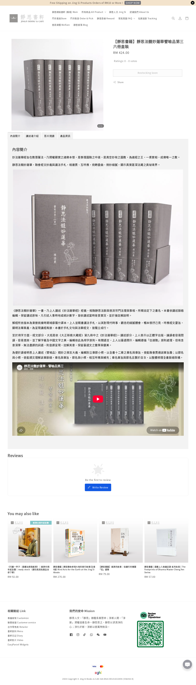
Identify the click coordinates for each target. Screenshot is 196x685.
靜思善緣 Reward (106, 18)
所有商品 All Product (92, 12)
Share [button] (120, 82)
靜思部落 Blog (81, 24)
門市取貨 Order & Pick (81, 18)
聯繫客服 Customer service (22, 622)
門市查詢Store (59, 18)
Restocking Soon (148, 72)
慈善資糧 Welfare (61, 24)
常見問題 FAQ (125, 18)
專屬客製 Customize (18, 618)
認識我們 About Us (139, 11)
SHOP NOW (133, 3)
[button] (173, 18)
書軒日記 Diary (15, 635)
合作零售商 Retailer (18, 626)
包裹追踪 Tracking (147, 18)
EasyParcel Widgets (18, 644)
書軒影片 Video (15, 640)
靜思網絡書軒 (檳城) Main (65, 11)
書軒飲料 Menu (15, 631)
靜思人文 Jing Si (117, 11)
